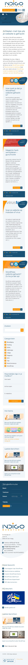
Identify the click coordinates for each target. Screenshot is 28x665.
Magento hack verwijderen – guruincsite (12, 152)
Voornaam (7, 379)
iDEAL (8, 347)
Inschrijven (14, 401)
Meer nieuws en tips (11, 646)
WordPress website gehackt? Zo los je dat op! (13, 274)
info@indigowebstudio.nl (11, 546)
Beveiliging (10, 342)
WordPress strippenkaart (12, 579)
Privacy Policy (20, 659)
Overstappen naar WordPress (13, 568)
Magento (22, 142)
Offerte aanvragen (8, 10)
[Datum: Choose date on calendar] (21, 496)
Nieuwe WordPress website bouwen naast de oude (12, 423)
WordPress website (18, 65)
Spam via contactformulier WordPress (13, 641)
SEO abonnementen (11, 582)
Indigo (9, 353)
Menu (20, 10)
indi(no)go (10, 350)
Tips (8, 360)
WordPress (10, 366)
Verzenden (6, 506)
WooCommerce (11, 363)
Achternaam (8, 386)
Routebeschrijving (9, 548)
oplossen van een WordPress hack (13, 73)
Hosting (9, 345)
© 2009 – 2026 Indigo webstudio (10, 654)
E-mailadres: (8, 393)
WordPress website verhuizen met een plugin (13, 436)
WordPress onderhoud (12, 576)
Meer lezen (16, 126)
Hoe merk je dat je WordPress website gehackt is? (14, 91)
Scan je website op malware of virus (14, 211)
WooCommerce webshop (12, 67)
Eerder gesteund (10, 607)
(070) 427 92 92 (14, 542)
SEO (8, 358)
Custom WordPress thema (13, 574)
